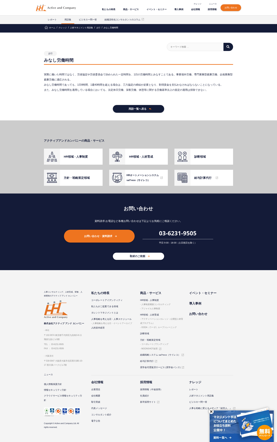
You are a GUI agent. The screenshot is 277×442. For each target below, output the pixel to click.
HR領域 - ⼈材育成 (149, 314)
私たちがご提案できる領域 (104, 306)
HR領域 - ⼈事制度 (149, 300)
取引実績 (95, 402)
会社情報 (195, 9)
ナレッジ (197, 3)
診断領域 (144, 333)
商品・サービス (131, 9)
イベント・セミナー (157, 9)
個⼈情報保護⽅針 (53, 384)
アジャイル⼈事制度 (150, 308)
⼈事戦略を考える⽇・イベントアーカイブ (112, 323)
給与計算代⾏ (147, 361)
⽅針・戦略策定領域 (150, 340)
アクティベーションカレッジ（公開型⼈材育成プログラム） (161, 321)
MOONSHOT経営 (149, 348)
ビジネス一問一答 (88, 19)
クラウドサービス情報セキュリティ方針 (63, 397)
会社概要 (95, 395)
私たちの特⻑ (108, 9)
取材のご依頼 (137, 256)
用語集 (67, 19)
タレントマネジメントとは (104, 312)
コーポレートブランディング (154, 344)
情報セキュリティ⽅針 (55, 390)
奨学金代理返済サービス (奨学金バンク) (160, 367)
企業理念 (95, 389)
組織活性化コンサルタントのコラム (122, 19)
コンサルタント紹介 (101, 414)
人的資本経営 (98, 327)
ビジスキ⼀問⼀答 (198, 402)
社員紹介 (144, 395)
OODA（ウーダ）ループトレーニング (159, 327)
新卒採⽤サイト (148, 402)
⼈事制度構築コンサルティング (156, 304)
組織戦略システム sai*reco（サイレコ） (160, 355)
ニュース (213, 3)
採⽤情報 (212, 9)
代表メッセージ (99, 408)
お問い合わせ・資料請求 (98, 236)
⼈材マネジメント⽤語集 (201, 395)
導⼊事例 (178, 9)
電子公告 (95, 421)
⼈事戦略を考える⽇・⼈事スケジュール (111, 319)
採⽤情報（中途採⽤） (151, 389)
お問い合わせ (231, 7)
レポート (52, 19)
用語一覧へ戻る (138, 108)
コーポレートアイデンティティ (107, 300)
